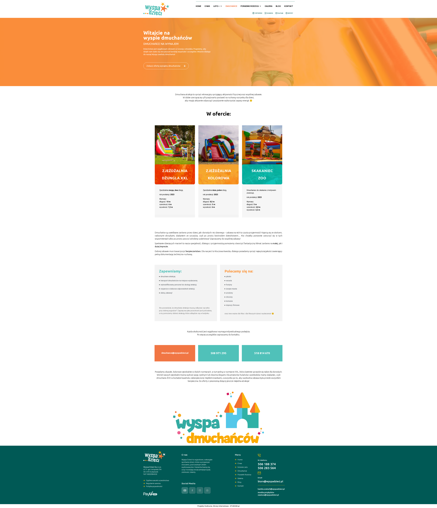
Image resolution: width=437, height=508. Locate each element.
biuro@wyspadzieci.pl (270, 481)
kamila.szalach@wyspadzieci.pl (271, 489)
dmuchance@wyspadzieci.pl (174, 353)
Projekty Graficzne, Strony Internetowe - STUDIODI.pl (218, 506)
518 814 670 (262, 353)
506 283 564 (267, 468)
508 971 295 (218, 353)
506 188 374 (267, 464)
